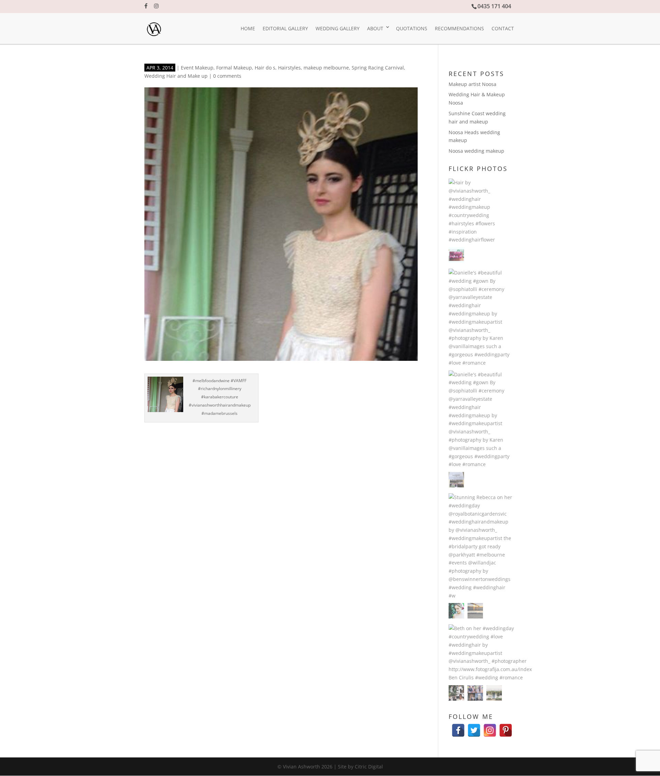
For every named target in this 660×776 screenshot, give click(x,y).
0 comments (227, 76)
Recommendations (459, 28)
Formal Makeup (234, 67)
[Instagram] (490, 727)
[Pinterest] (505, 727)
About (375, 28)
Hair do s (265, 67)
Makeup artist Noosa (472, 84)
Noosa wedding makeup (476, 151)
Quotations (411, 28)
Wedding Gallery (338, 28)
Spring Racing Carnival (378, 67)
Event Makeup (197, 67)
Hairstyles (289, 67)
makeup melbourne (326, 67)
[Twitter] (474, 727)
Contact (503, 28)
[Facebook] (458, 727)
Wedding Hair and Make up (176, 76)
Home (248, 28)
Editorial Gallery (285, 28)
